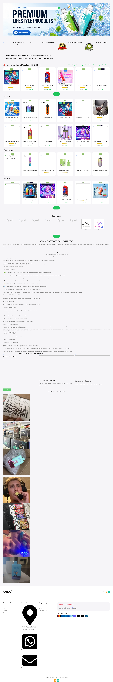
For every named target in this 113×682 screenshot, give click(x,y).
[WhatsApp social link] (109, 592)
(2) (32, 143)
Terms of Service (43, 610)
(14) (50, 87)
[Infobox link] (15, 47)
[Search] (59, 8)
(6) (14, 87)
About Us (5, 606)
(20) (86, 87)
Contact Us (5, 610)
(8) (85, 143)
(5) (103, 117)
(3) (50, 172)
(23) (15, 118)
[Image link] (7, 591)
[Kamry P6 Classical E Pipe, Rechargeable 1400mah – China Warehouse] (100, 107)
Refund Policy (42, 608)
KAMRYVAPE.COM (7, 244)
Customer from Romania (83, 381)
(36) (85, 118)
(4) (68, 87)
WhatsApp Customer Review (31, 353)
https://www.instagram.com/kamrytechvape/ (13, 266)
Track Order (5, 612)
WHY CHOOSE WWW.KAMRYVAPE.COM (56, 241)
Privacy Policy (42, 606)
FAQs (4, 608)
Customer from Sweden (47, 380)
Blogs (4, 615)
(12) (103, 143)
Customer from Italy (9, 357)
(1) (67, 172)
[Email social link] (106, 592)
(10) (32, 118)
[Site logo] (11, 8)
